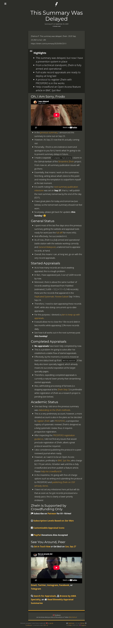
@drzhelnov (73, 617)
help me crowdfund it (51, 471)
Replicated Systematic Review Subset (51, 296)
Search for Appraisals (45, 595)
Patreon (52, 513)
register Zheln (43, 420)
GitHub (82, 623)
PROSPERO (60, 420)
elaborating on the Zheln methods (54, 409)
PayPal (37, 534)
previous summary (49, 132)
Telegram (36, 588)
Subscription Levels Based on (53, 520)
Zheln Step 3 (63, 389)
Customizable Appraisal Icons (48, 527)
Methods (71, 623)
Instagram (52, 585)
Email (34, 585)
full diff (59, 232)
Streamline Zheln (66, 161)
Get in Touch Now (42, 546)
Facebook (64, 585)
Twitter (42, 585)
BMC (64, 460)
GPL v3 (45, 625)
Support (83, 625)
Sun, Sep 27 (70, 546)
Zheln (70, 625)
